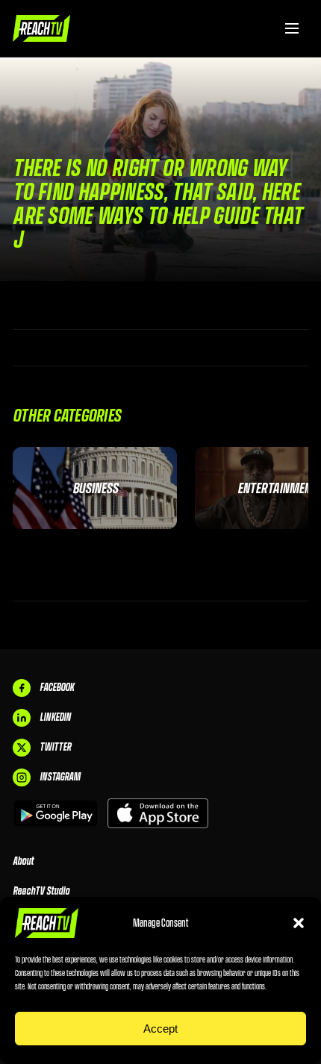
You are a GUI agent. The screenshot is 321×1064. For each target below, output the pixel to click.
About (23, 861)
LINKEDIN (55, 717)
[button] (298, 923)
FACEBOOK (57, 687)
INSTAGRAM (60, 776)
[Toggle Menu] (291, 28)
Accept (160, 1028)
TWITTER (55, 747)
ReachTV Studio (41, 891)
